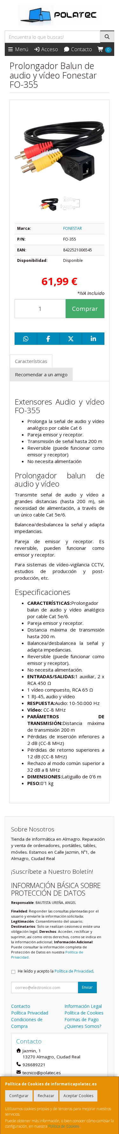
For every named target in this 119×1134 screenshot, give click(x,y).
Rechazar (46, 1095)
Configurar (19, 1095)
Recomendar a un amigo (41, 374)
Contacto (81, 49)
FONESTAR (72, 228)
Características (31, 361)
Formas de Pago (81, 1019)
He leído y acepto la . (56, 971)
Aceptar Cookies (78, 1095)
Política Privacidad (29, 1013)
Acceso (49, 49)
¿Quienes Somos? (82, 1026)
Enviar (87, 987)
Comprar (85, 308)
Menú (21, 49)
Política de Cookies (63, 1126)
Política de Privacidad (74, 971)
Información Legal (83, 1006)
